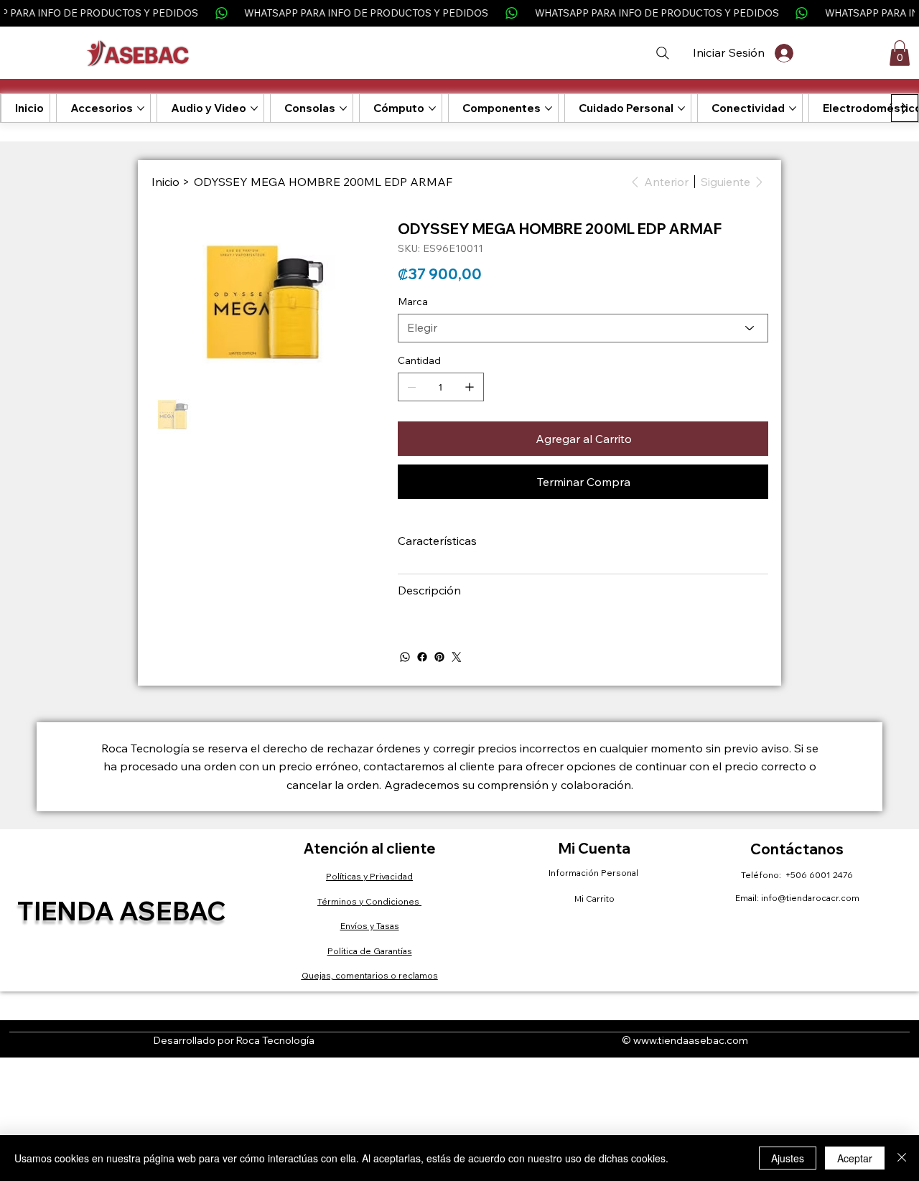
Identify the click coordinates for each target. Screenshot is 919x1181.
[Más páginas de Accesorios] (140, 108)
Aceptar (854, 1158)
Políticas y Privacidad (369, 876)
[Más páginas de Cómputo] (432, 108)
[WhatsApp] (405, 657)
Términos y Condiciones (369, 901)
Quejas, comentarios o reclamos (370, 975)
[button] (899, 53)
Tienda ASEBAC (121, 911)
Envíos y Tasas (369, 925)
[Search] (663, 53)
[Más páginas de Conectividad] (792, 108)
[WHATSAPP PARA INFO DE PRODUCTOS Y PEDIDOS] (459, 13)
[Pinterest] (439, 657)
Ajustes (787, 1158)
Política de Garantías (369, 951)
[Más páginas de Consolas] (343, 108)
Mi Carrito (594, 898)
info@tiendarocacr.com (810, 897)
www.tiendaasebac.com (690, 1040)
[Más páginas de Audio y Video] (254, 108)
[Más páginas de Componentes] (548, 108)
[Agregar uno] (469, 387)
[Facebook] (422, 657)
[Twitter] (456, 657)
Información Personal (594, 872)
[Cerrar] (901, 1158)
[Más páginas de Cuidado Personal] (681, 108)
